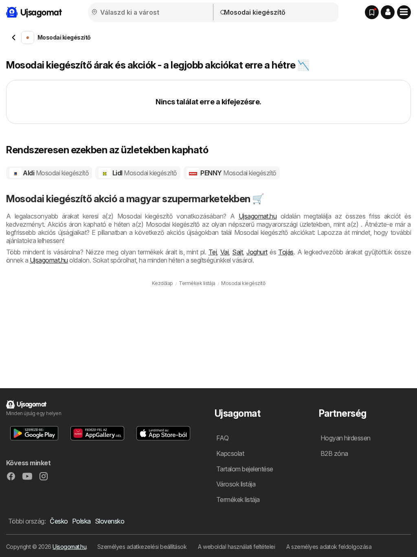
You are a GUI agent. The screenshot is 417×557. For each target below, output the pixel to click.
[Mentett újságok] (372, 12)
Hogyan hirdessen (345, 438)
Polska (81, 521)
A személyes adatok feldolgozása (328, 546)
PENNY (238, 173)
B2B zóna (334, 453)
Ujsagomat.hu (258, 216)
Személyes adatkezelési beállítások (142, 546)
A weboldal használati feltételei (236, 546)
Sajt (237, 252)
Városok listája (235, 484)
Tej (212, 252)
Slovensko (109, 521)
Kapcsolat (230, 453)
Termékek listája (238, 499)
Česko (59, 521)
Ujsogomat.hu (69, 546)
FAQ (222, 438)
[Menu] (404, 12)
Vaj (224, 252)
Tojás (285, 252)
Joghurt (256, 252)
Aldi (55, 173)
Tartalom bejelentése (244, 469)
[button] (388, 12)
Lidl (144, 173)
